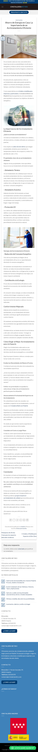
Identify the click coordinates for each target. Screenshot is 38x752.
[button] (22, 748)
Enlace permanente (22, 528)
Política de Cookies (11, 745)
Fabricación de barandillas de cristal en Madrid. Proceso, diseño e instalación (21, 581)
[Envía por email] (20, 520)
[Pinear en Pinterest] (24, 520)
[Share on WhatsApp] (10, 520)
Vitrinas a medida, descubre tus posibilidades (20, 599)
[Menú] (2, 7)
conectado (21, 549)
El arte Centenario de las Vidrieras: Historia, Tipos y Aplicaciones (20, 587)
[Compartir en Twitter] (17, 520)
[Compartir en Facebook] (13, 520)
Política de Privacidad (25, 745)
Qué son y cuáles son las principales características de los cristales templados (19, 593)
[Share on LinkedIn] (27, 520)
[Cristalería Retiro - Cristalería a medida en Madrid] (19, 7)
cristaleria (18, 20)
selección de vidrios (19, 146)
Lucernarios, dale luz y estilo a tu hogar (18, 604)
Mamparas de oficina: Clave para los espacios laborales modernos (8, 535)
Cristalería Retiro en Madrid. (19, 406)
